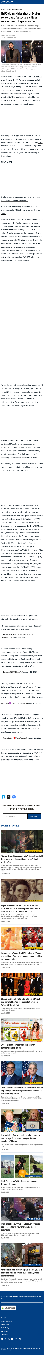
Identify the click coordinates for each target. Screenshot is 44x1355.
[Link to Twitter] (9, 1339)
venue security (30, 149)
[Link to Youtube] (12, 1339)
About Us (3, 1318)
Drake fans (37, 76)
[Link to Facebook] (2, 1339)
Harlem (34, 223)
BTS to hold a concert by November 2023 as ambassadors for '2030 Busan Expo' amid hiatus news (20, 209)
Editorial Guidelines (6, 1321)
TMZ (40, 142)
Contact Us (4, 1334)
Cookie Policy (5, 1328)
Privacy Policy (5, 1324)
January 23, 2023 (34, 703)
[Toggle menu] (41, 2)
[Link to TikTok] (16, 1339)
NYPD (18, 80)
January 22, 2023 (19, 637)
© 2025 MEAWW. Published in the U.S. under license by (17, 1296)
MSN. (27, 260)
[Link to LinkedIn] (19, 1339)
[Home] (7, 2)
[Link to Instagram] (5, 1339)
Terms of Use (4, 1331)
